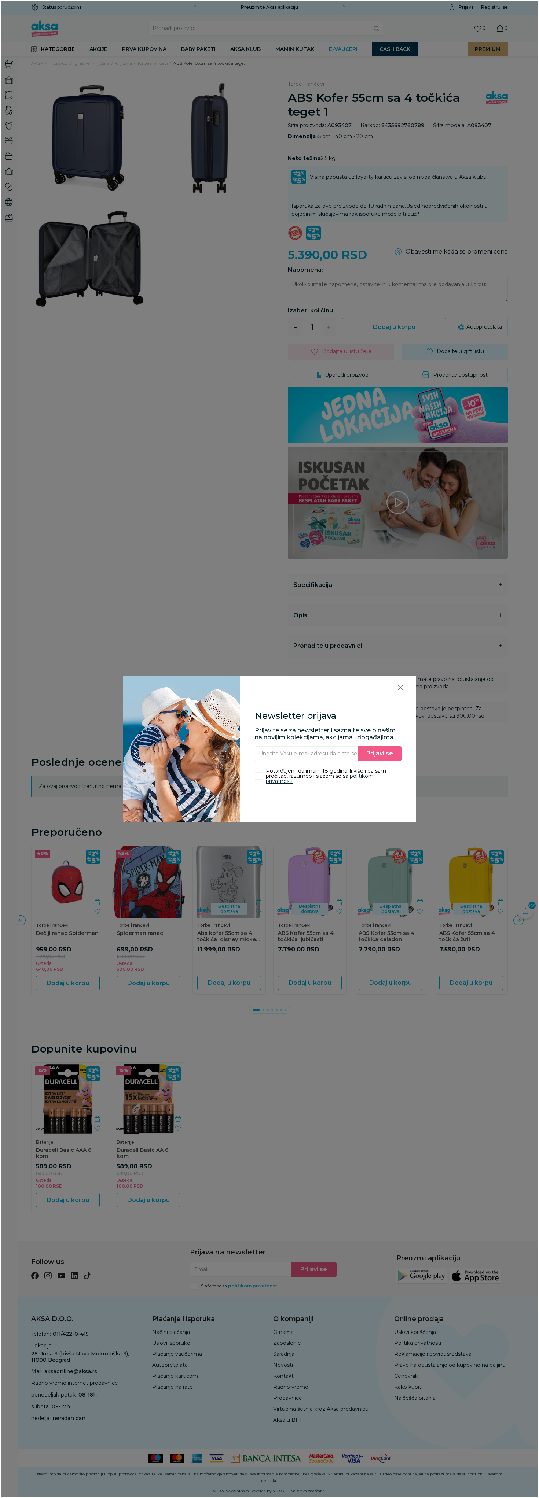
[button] (400, 687)
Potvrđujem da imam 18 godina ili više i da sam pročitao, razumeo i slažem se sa (326, 776)
